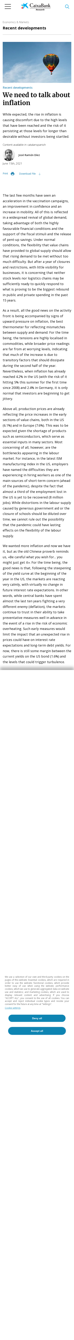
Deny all (37, 1018)
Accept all (37, 1030)
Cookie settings (12, 1007)
